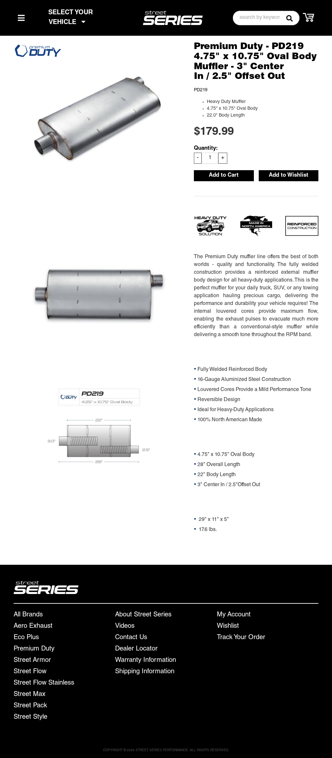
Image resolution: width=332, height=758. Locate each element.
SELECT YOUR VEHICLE (70, 18)
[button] (266, 18)
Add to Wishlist (288, 175)
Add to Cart (224, 175)
